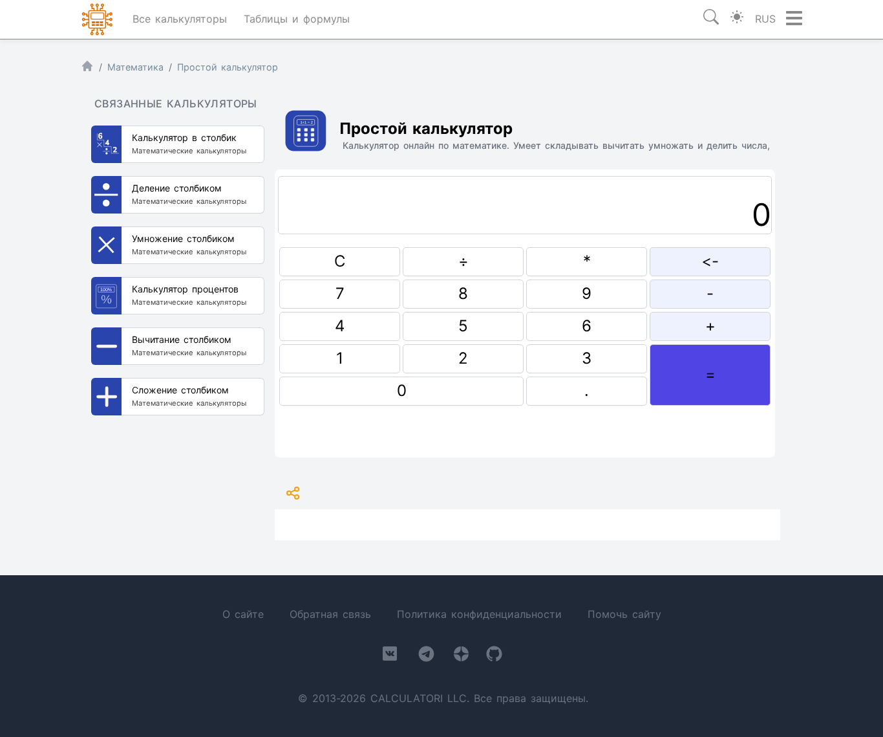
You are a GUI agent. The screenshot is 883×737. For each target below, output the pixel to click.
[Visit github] (494, 656)
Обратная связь (330, 614)
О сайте (243, 614)
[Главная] (87, 68)
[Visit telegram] (426, 656)
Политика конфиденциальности (479, 614)
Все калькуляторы (180, 18)
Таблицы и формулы (297, 18)
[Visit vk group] (389, 656)
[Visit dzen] (461, 656)
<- (710, 261)
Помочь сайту (624, 614)
